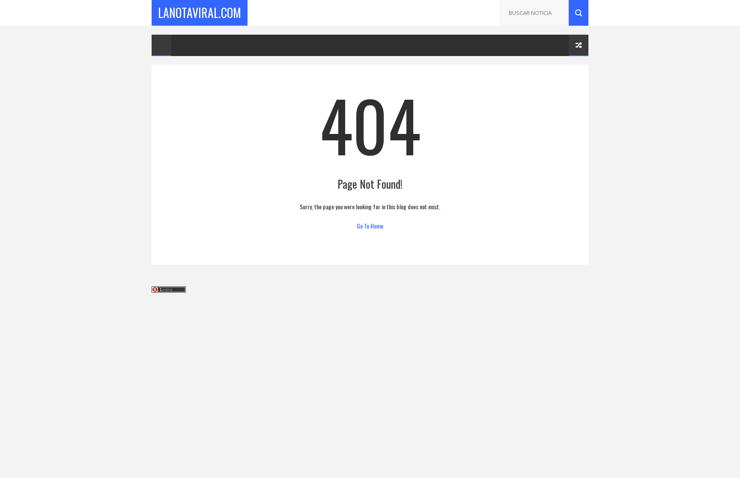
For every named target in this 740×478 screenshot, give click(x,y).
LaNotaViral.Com (199, 12)
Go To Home (370, 225)
